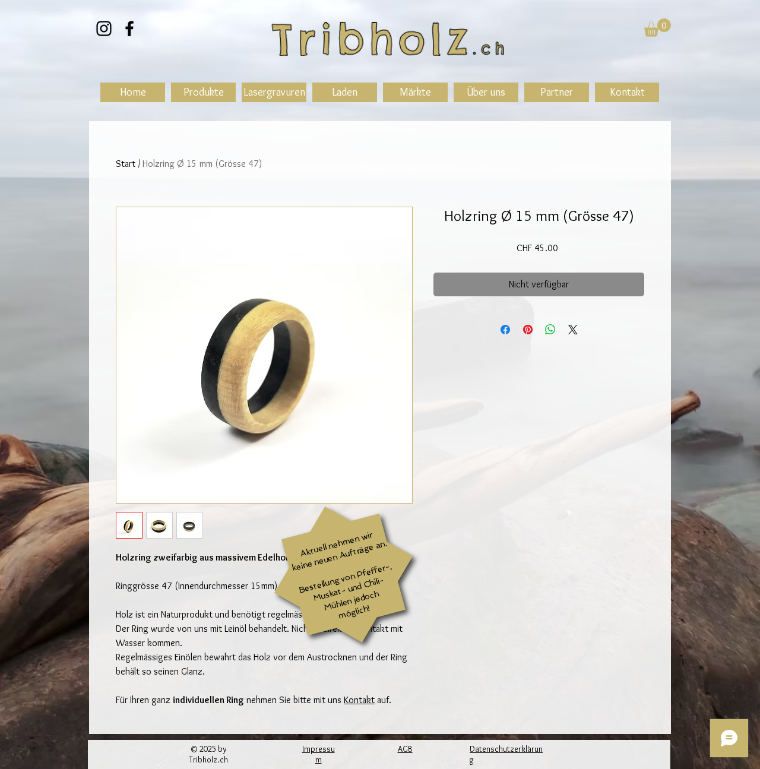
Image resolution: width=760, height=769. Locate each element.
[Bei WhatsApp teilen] (550, 329)
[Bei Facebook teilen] (505, 329)
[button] (657, 27)
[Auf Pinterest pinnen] (528, 329)
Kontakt (359, 699)
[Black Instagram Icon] (104, 28)
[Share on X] (573, 329)
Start (125, 163)
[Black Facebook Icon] (129, 28)
